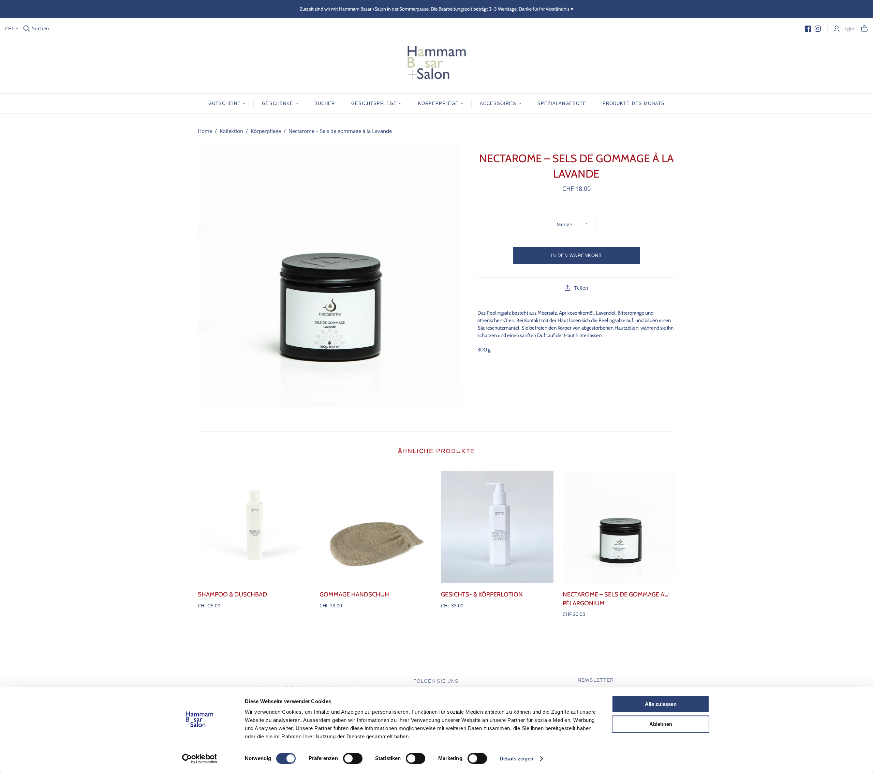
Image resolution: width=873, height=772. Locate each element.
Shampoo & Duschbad (232, 594)
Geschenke (277, 103)
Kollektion (231, 130)
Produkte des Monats (634, 103)
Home (205, 130)
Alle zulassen (661, 704)
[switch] (352, 758)
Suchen (40, 28)
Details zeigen (516, 758)
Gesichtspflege (374, 103)
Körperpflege (438, 103)
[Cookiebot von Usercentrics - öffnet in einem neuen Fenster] (200, 759)
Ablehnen (660, 724)
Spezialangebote (562, 103)
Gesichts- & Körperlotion (482, 594)
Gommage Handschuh (354, 594)
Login (848, 28)
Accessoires (498, 103)
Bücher (324, 103)
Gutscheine (224, 103)
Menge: (565, 224)
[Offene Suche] (26, 28)
